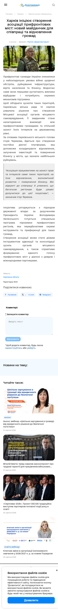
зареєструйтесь (13, 348)
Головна (9, 14)
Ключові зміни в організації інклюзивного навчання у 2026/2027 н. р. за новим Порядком (28, 552)
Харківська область (11, 277)
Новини (20, 14)
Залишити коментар (17, 314)
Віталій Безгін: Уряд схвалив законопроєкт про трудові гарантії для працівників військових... (28, 465)
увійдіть (31, 348)
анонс (7, 417)
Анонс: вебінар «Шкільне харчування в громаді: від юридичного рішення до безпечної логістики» (28, 424)
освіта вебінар (12, 547)
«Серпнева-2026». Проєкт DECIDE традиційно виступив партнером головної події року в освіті (27, 506)
